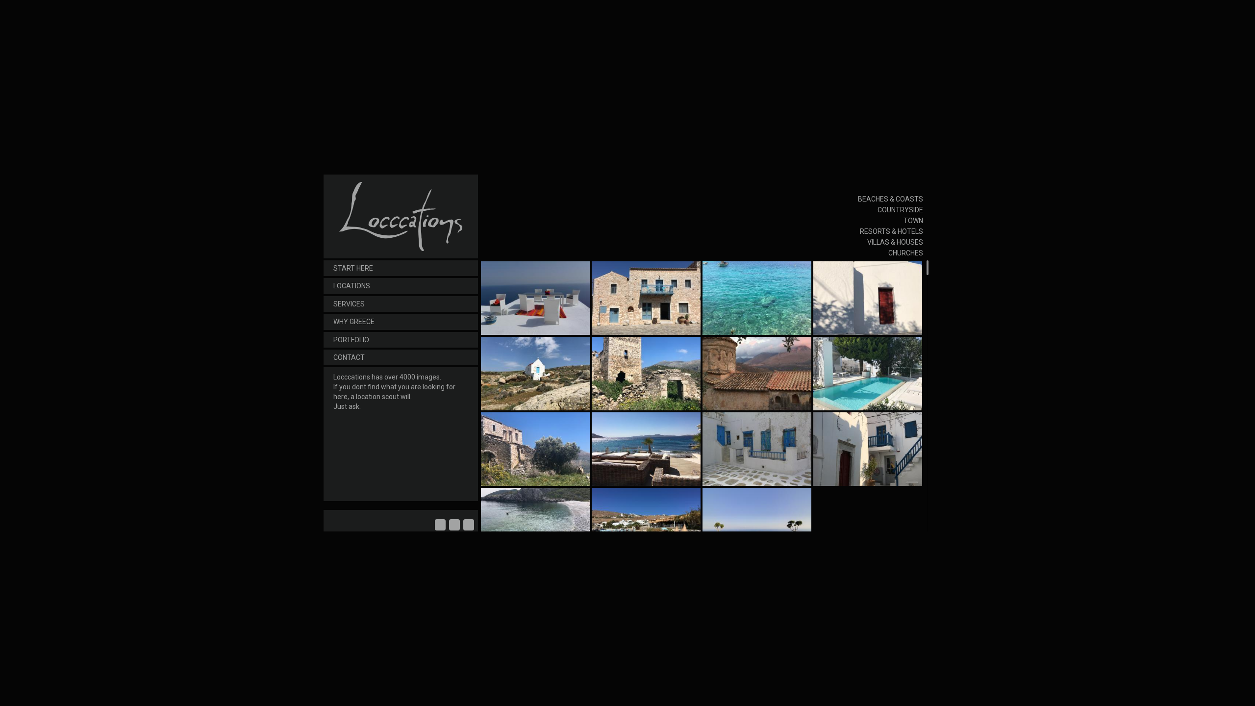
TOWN (913, 221)
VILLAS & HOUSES (895, 242)
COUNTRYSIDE (900, 210)
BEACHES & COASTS (890, 199)
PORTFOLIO (351, 340)
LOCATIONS (351, 286)
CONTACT (349, 357)
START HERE (353, 268)
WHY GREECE (354, 322)
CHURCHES (905, 253)
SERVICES (349, 304)
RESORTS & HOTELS (891, 231)
